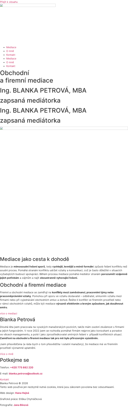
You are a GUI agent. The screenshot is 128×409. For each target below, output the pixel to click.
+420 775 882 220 (21, 367)
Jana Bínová (21, 404)
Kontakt (10, 54)
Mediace (11, 47)
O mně (10, 51)
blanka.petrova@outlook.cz (25, 373)
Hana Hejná (22, 392)
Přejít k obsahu (9, 1)
